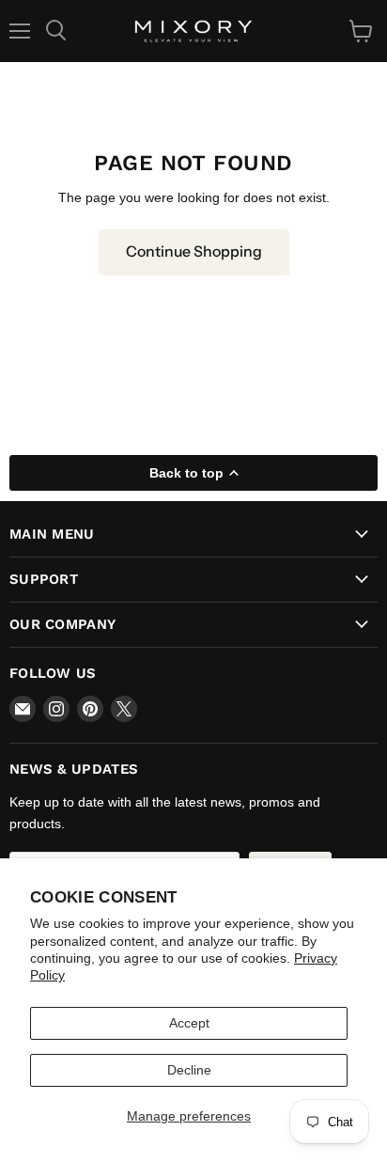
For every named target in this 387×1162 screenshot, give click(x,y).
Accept (189, 1022)
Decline (189, 1069)
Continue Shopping (194, 251)
